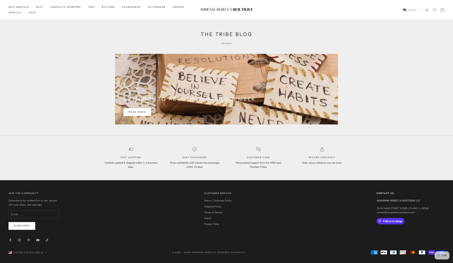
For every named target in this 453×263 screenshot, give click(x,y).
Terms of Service (213, 212)
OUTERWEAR (156, 7)
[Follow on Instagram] (19, 240)
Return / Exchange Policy (217, 200)
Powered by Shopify (231, 252)
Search (208, 218)
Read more (137, 112)
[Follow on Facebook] (10, 240)
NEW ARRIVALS (18, 7)
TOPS (91, 7)
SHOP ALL (15, 12)
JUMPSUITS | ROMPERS (65, 7)
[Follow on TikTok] (47, 240)
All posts (227, 43)
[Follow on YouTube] (38, 240)
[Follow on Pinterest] (28, 240)
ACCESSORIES (131, 7)
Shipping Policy (212, 206)
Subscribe (22, 225)
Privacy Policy (211, 224)
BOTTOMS (108, 7)
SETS (39, 7)
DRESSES (178, 7)
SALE (32, 12)
